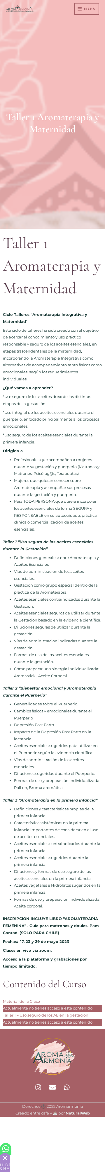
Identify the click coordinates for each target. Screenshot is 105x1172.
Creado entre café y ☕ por (52, 1113)
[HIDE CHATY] (5, 1158)
